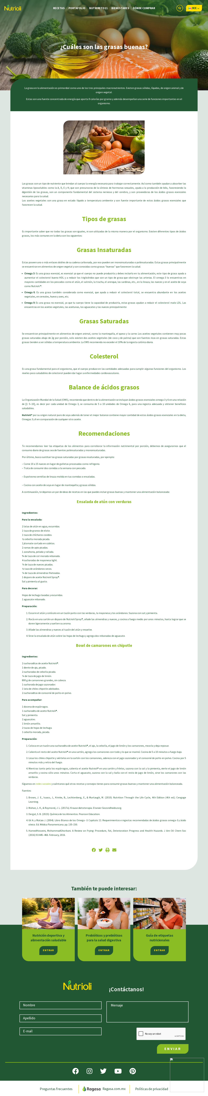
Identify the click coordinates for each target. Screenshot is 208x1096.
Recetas (59, 8)
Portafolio (77, 8)
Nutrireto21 (98, 8)
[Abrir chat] (187, 1075)
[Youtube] (118, 1071)
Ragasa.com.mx (114, 1089)
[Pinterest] (133, 1071)
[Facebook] (75, 1071)
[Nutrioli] (12, 7)
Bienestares (120, 8)
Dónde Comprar (144, 8)
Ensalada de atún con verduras (104, 501)
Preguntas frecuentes (56, 1089)
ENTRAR (48, 950)
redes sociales (43, 784)
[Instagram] (89, 1071)
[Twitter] (103, 1071)
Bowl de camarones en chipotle (104, 645)
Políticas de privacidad (151, 1089)
